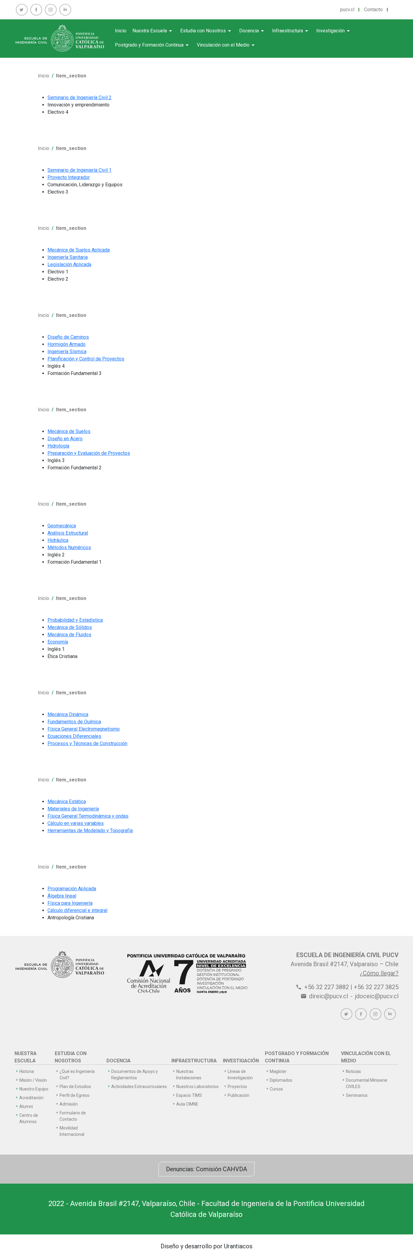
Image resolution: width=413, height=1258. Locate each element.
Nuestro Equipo (33, 1089)
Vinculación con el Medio (227, 45)
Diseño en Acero (65, 439)
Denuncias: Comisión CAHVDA (206, 1169)
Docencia (252, 30)
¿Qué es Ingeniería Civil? (77, 1074)
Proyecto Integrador (68, 177)
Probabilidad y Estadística (75, 620)
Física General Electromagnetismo (83, 729)
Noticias (353, 1071)
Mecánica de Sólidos (69, 627)
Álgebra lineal (61, 896)
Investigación (334, 30)
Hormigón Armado (66, 344)
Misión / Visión (33, 1080)
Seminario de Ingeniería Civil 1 (79, 170)
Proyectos (237, 1086)
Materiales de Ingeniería (73, 809)
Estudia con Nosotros (206, 30)
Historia (26, 1071)
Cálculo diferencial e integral (77, 910)
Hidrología (58, 446)
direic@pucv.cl (328, 996)
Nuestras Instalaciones (188, 1074)
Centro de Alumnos (28, 1118)
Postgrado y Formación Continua (153, 45)
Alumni (26, 1106)
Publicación (238, 1095)
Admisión (69, 1104)
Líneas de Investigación (240, 1074)
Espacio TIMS (189, 1095)
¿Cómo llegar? (379, 973)
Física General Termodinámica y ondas (87, 816)
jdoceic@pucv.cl (376, 996)
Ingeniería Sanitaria (67, 257)
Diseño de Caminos (68, 337)
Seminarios (357, 1095)
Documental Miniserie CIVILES (366, 1083)
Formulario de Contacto (73, 1116)
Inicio (120, 31)
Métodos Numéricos (69, 547)
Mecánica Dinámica (67, 714)
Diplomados (281, 1080)
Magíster (278, 1071)
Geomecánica (61, 526)
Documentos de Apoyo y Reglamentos (134, 1074)
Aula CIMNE (187, 1104)
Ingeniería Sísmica (66, 351)
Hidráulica (57, 540)
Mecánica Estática (66, 801)
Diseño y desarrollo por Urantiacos (206, 1246)
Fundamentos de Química (74, 722)
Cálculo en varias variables (75, 823)
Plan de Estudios (75, 1086)
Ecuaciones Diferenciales (74, 736)
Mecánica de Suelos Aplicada (78, 250)
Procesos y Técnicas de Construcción (87, 743)
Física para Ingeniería (70, 903)
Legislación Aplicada (69, 264)
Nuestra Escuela (153, 30)
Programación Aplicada (71, 888)
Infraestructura (291, 30)
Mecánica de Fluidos (69, 634)
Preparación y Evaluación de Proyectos (88, 453)
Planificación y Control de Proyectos (85, 359)
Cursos (276, 1089)
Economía (57, 642)
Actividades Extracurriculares (139, 1086)
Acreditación (31, 1097)
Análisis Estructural (67, 533)
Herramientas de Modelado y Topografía (90, 830)
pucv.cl (347, 9)
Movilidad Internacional (72, 1131)
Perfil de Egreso (74, 1095)
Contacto (373, 9)
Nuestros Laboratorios (197, 1086)
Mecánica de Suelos (68, 431)
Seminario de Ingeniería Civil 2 (79, 97)
